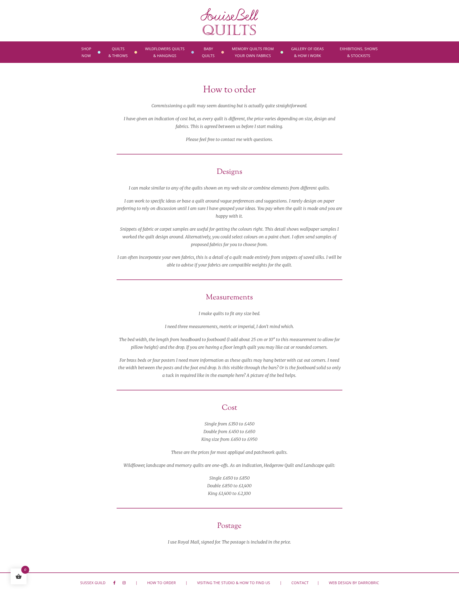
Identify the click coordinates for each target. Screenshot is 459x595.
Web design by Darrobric (354, 582)
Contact (300, 582)
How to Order (161, 582)
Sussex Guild (92, 582)
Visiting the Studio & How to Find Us (233, 582)
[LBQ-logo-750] (229, 10)
